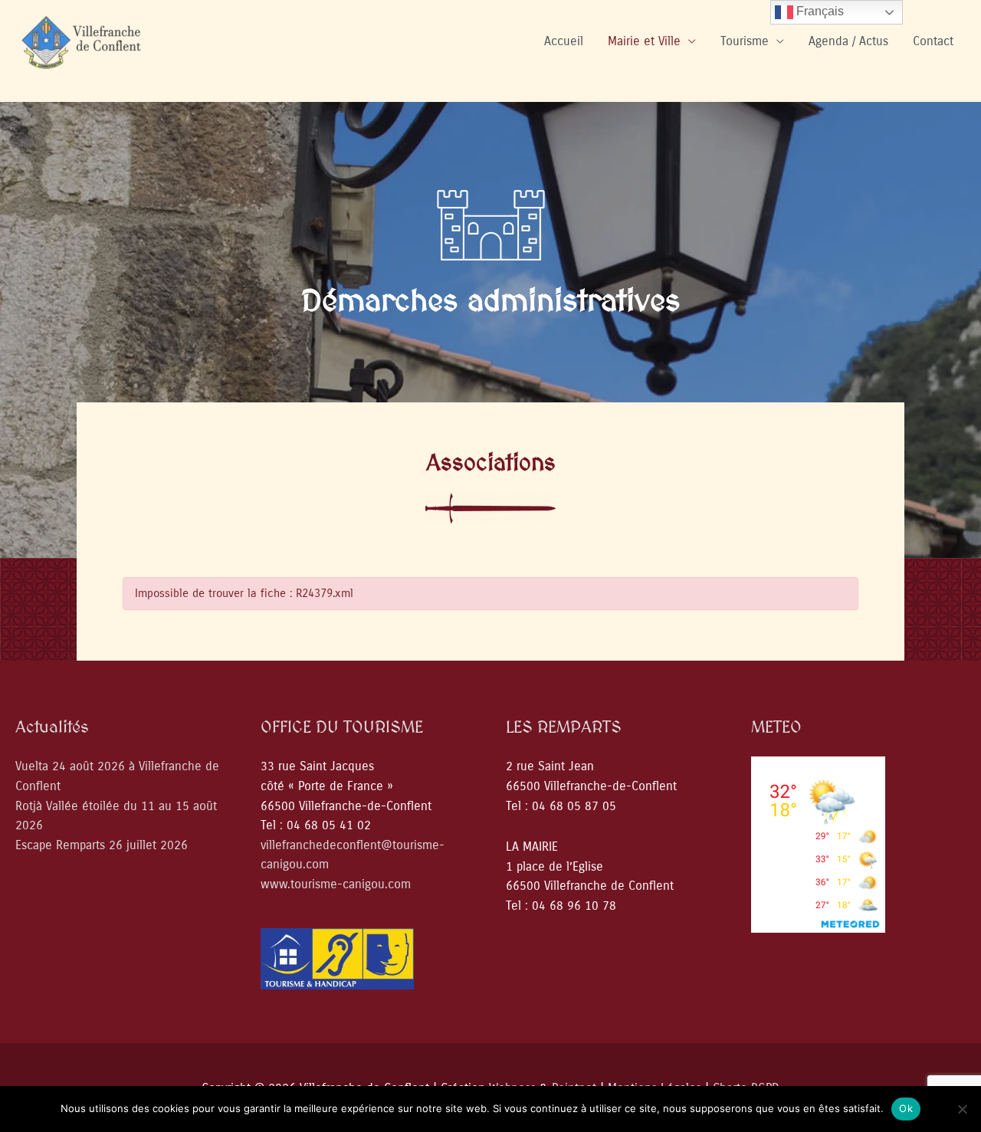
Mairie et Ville (644, 41)
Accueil (563, 41)
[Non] (962, 1109)
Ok (906, 1108)
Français (818, 11)
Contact (933, 41)
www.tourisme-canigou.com (336, 884)
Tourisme (744, 41)
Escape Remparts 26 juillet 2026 (101, 845)
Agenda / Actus (848, 41)
